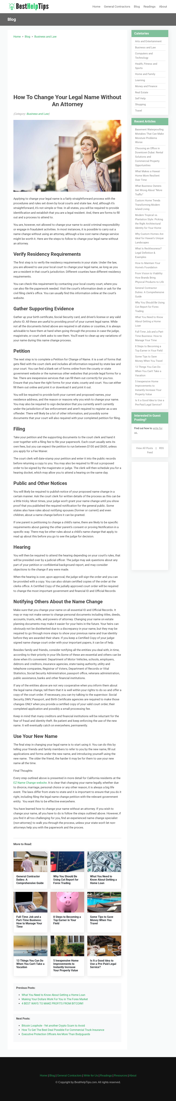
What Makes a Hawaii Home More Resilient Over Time (147, 175)
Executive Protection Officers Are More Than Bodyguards (56, 1034)
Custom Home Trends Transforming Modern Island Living (147, 205)
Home (96, 6)
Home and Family (145, 74)
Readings (150, 6)
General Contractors (117, 6)
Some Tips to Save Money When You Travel (101, 920)
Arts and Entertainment (148, 41)
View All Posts (144, 448)
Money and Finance (146, 86)
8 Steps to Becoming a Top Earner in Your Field (67, 920)
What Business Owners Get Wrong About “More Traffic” (148, 190)
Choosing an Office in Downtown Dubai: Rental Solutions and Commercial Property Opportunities (149, 157)
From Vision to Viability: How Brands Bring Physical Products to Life (149, 278)
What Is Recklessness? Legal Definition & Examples (148, 253)
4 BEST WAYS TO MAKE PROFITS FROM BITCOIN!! (52, 1003)
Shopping (140, 104)
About (163, 6)
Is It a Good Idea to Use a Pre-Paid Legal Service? (103, 964)
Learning (140, 80)
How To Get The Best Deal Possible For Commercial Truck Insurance (63, 1030)
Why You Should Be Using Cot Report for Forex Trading (65, 880)
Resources (120, 1075)
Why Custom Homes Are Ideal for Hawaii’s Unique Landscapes (149, 238)
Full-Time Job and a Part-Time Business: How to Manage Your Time (29, 921)
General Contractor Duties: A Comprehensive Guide (149, 292)
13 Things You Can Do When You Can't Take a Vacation (30, 964)
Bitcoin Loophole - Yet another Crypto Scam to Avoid (53, 1025)
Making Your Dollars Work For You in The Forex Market (55, 999)
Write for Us (91, 1075)
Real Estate (141, 92)
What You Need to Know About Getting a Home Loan (103, 880)
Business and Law (45, 36)
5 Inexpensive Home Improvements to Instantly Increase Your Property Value (66, 965)
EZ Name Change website (30, 782)
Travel (138, 110)
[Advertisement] (67, 66)
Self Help (140, 98)
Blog (137, 6)
